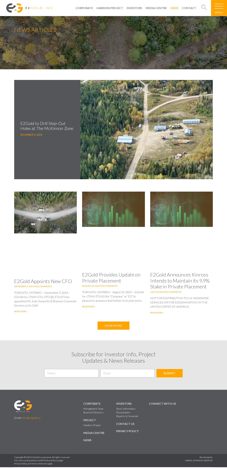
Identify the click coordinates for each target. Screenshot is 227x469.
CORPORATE (84, 8)
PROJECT (89, 420)
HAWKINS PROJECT (109, 8)
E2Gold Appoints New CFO (43, 281)
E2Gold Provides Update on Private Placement (111, 278)
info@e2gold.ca (31, 417)
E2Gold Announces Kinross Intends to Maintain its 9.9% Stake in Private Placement (179, 280)
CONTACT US (125, 423)
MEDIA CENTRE (156, 8)
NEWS (174, 8)
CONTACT (189, 8)
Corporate (92, 403)
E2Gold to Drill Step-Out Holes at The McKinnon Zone (46, 126)
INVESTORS (134, 8)
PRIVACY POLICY (127, 431)
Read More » (20, 311)
